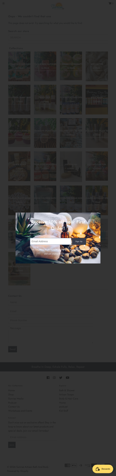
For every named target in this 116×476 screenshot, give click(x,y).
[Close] (97, 216)
